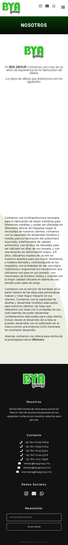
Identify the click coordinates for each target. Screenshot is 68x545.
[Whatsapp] (54, 6)
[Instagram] (40, 6)
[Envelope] (47, 6)
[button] (63, 7)
